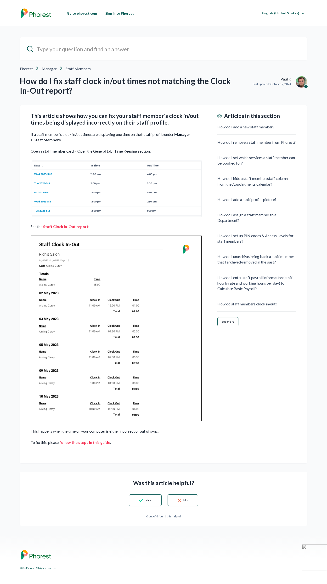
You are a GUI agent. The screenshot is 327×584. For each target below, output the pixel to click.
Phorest (26, 68)
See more (227, 321)
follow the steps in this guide (84, 442)
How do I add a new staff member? (245, 127)
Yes (148, 500)
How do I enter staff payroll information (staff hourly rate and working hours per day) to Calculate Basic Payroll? (255, 283)
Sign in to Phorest (119, 13)
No (185, 500)
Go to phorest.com (82, 13)
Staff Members (78, 68)
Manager (49, 68)
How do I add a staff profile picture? (246, 199)
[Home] (36, 13)
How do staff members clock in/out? (247, 304)
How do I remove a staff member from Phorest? (256, 142)
